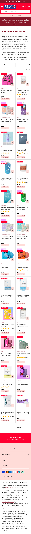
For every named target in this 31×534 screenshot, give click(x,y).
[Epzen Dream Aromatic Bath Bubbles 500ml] (7, 138)
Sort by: (7, 65)
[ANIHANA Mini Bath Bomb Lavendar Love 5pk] (23, 372)
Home (3, 28)
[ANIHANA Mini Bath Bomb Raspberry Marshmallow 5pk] (7, 342)
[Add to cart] (12, 84)
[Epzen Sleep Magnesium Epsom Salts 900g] (23, 138)
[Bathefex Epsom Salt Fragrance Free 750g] (7, 284)
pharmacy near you (10, 487)
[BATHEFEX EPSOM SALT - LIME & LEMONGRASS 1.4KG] (7, 372)
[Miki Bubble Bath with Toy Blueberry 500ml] (7, 167)
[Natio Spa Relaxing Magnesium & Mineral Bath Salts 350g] (23, 313)
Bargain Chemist (10, 476)
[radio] (26, 69)
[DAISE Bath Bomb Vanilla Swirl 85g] (7, 313)
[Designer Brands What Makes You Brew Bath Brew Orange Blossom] (23, 226)
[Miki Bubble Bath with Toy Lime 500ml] (23, 196)
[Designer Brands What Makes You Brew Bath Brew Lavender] (7, 226)
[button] (29, 6)
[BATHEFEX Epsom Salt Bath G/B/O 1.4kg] (23, 79)
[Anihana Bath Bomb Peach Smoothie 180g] (23, 255)
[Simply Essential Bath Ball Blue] (23, 342)
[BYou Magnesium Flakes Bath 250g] (7, 401)
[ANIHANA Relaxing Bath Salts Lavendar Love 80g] (23, 401)
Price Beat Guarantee (8, 501)
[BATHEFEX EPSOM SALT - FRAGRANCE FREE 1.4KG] (23, 284)
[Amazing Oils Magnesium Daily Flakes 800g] (7, 196)
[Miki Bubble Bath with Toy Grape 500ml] (23, 109)
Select (12, 1)
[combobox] (15, 11)
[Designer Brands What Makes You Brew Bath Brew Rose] (7, 109)
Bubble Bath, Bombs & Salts (12, 28)
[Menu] (2, 7)
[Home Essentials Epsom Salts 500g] (23, 167)
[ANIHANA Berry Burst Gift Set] (7, 79)
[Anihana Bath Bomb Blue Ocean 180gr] (7, 255)
